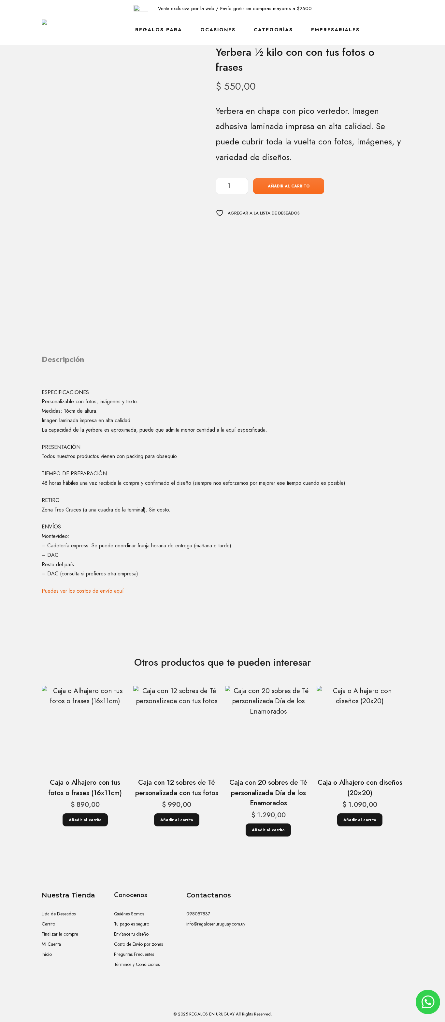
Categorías (273, 29)
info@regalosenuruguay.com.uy (215, 924)
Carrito (48, 924)
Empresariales (335, 29)
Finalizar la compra (60, 934)
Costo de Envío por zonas (138, 944)
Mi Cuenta (51, 944)
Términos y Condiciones (137, 964)
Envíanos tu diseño (131, 934)
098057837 (198, 914)
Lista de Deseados (59, 914)
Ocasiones (218, 29)
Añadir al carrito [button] (85, 820)
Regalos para (158, 29)
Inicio (47, 954)
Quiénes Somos (129, 914)
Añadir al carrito (288, 186)
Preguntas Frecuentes (134, 954)
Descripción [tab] (63, 359)
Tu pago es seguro (131, 924)
